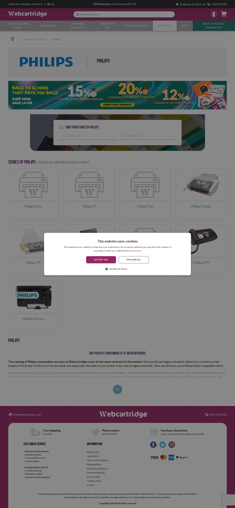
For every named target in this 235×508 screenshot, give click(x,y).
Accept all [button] (101, 259)
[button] (117, 269)
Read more (135, 250)
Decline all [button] (133, 259)
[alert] (117, 254)
